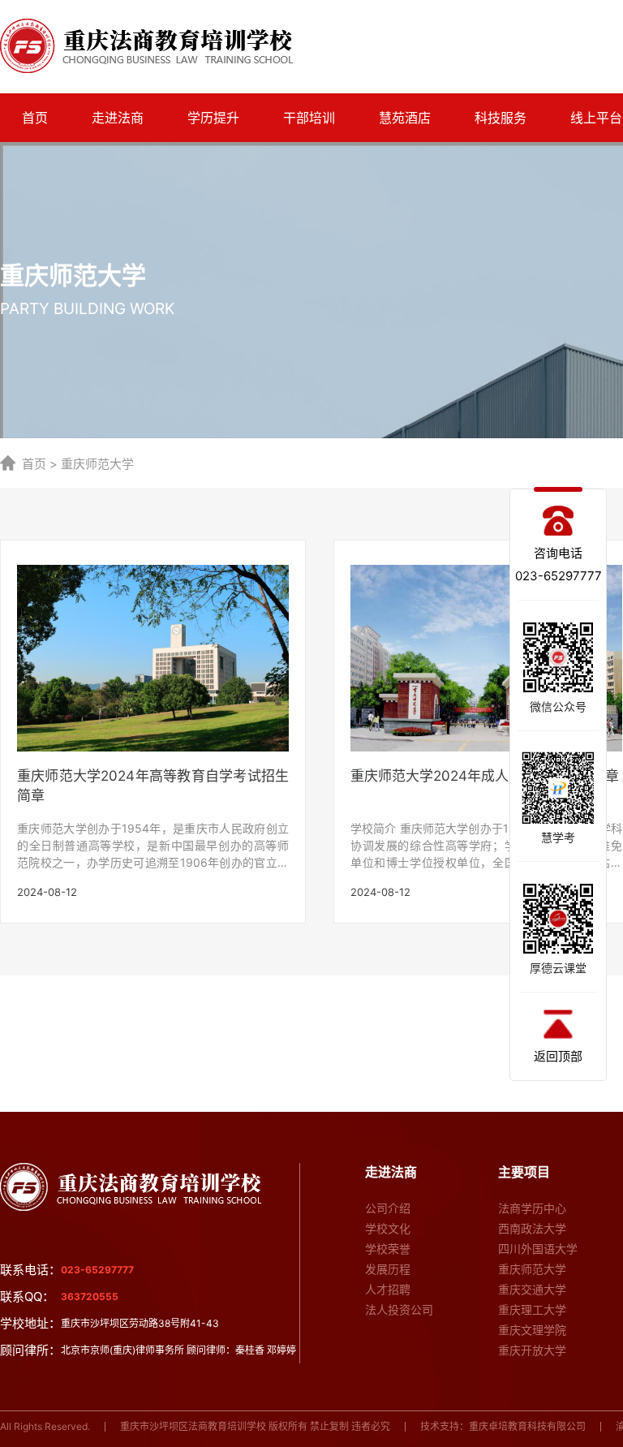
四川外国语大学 (538, 1248)
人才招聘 (387, 1289)
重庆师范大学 (532, 1269)
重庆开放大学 (532, 1350)
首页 (35, 118)
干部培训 (309, 118)
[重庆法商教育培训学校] (146, 46)
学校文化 (387, 1228)
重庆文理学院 (532, 1330)
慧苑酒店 (405, 118)
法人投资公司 (399, 1309)
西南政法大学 (532, 1228)
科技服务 (500, 118)
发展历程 (387, 1269)
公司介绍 (387, 1208)
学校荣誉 (387, 1248)
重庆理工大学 (532, 1309)
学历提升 (213, 118)
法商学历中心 (532, 1208)
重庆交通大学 (532, 1289)
